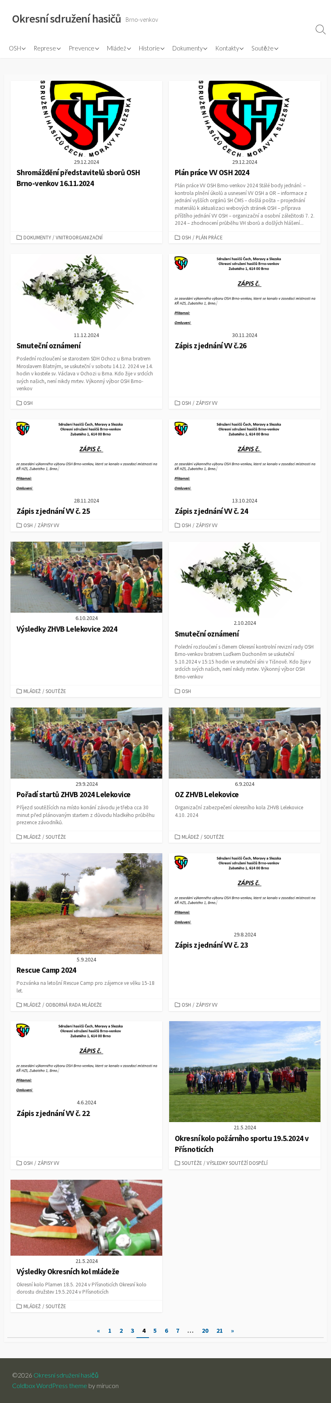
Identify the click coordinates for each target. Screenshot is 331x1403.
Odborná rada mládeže (74, 1004)
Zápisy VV (207, 403)
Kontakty (227, 48)
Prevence (81, 48)
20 (205, 1330)
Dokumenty (187, 48)
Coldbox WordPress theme (49, 1385)
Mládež (116, 48)
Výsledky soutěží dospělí (237, 1163)
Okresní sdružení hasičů (66, 1375)
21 (219, 1330)
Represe (45, 48)
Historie (149, 48)
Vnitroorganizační (79, 237)
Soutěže (262, 48)
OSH (15, 48)
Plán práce (209, 237)
